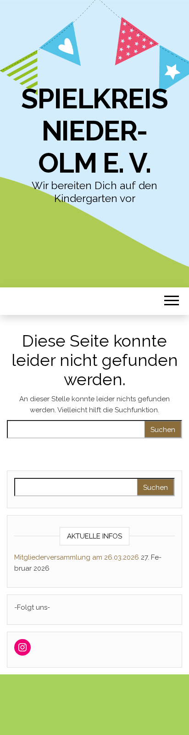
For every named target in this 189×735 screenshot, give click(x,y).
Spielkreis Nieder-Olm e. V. (94, 131)
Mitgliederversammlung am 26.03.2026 (76, 557)
